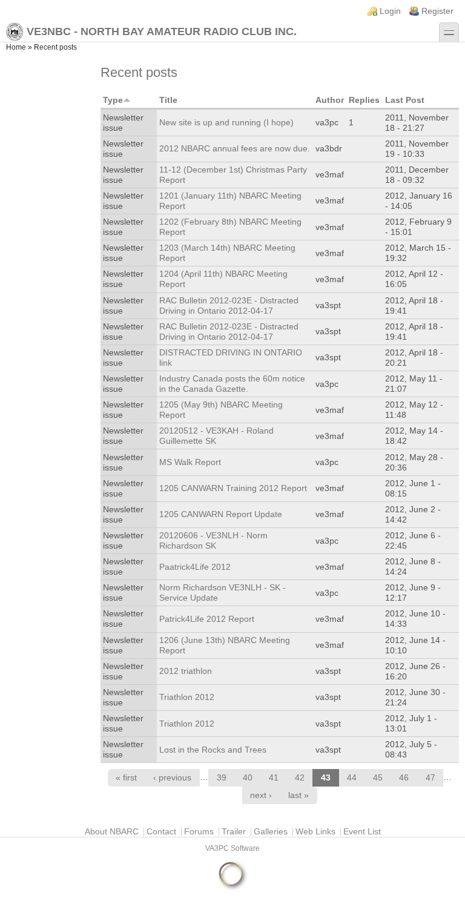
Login (390, 11)
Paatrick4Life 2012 (195, 567)
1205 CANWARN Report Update (220, 514)
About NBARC (112, 831)
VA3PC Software (232, 848)
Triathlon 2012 (186, 697)
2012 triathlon (185, 671)
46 (404, 777)
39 (221, 777)
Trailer (234, 831)
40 (247, 777)
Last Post (404, 100)
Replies (364, 100)
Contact (161, 831)
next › (261, 795)
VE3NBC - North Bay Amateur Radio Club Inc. (162, 31)
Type (113, 100)
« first (126, 777)
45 (378, 777)
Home (16, 47)
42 (300, 777)
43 (326, 777)
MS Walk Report (190, 462)
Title (168, 100)
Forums (199, 831)
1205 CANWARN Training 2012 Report (233, 488)
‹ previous (172, 777)
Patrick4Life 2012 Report (206, 619)
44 (352, 777)
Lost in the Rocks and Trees (212, 749)
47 (430, 777)
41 (274, 777)
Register (437, 11)
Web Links (315, 831)
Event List (362, 831)
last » (298, 795)
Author (329, 100)
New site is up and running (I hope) (226, 122)
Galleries (271, 831)
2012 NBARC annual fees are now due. (234, 148)
